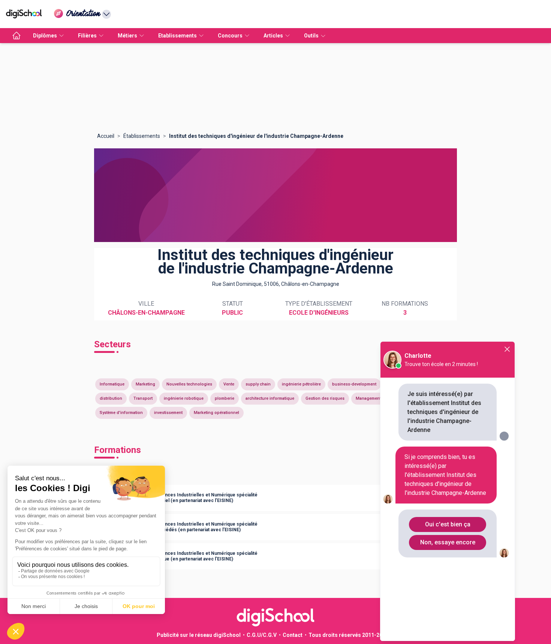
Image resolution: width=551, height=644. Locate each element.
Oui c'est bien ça (447, 524)
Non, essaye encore (447, 542)
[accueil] (16, 35)
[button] (275, 498)
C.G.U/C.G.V (262, 635)
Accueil (105, 136)
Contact (292, 635)
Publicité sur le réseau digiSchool (199, 635)
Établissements (141, 136)
